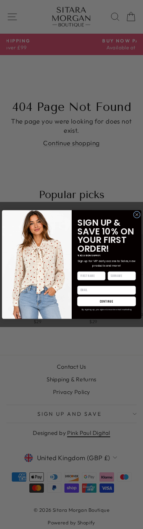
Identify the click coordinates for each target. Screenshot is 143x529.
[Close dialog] (136, 215)
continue (106, 301)
